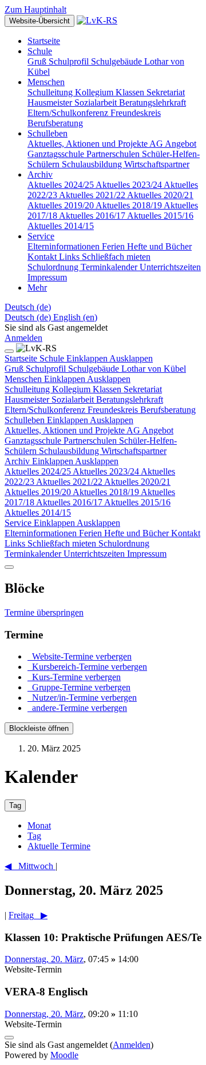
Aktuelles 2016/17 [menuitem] (93, 215)
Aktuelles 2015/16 (137, 502)
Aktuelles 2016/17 (70, 502)
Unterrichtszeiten (95, 553)
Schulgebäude (94, 368)
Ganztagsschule (34, 440)
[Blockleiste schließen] (9, 567)
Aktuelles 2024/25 (39, 471)
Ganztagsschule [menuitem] (56, 154)
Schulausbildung (70, 451)
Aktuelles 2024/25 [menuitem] (61, 185)
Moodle (64, 1055)
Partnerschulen (91, 440)
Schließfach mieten (62, 543)
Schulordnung (123, 543)
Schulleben (69, 420)
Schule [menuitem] (39, 51)
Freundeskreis (114, 410)
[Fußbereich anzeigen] (9, 1037)
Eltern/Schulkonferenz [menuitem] (68, 113)
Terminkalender (34, 553)
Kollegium (72, 389)
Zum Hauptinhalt (35, 9)
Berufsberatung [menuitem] (55, 123)
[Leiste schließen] (9, 351)
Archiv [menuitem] (40, 174)
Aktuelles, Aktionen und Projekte (65, 430)
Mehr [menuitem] (37, 287)
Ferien (91, 533)
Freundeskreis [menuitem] (135, 113)
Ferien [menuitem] (114, 246)
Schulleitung (28, 389)
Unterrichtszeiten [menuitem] (170, 267)
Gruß (15, 368)
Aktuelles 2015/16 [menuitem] (160, 215)
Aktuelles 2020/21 (137, 482)
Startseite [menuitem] (43, 41)
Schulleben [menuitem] (47, 133)
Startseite (22, 358)
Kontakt (185, 533)
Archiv (61, 461)
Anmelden (23, 338)
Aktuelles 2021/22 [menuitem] (93, 195)
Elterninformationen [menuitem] (64, 246)
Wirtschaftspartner (134, 451)
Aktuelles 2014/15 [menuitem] (60, 226)
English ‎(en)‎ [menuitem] (75, 317)
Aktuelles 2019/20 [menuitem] (61, 205)
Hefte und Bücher (137, 533)
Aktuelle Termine (58, 846)
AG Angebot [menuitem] (172, 143)
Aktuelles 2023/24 (107, 471)
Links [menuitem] (70, 257)
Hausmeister (28, 399)
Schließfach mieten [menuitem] (116, 257)
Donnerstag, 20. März (44, 959)
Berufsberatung (168, 410)
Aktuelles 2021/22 (70, 482)
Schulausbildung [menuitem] (93, 164)
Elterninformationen (42, 533)
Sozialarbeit (74, 399)
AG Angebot (149, 430)
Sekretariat (143, 389)
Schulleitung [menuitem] (51, 92)
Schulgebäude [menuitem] (117, 61)
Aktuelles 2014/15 (38, 512)
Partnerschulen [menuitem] (114, 154)
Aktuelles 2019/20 (39, 492)
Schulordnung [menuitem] (54, 267)
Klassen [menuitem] (131, 92)
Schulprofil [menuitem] (70, 61)
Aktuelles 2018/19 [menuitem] (130, 205)
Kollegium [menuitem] (95, 92)
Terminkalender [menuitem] (110, 267)
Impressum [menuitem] (47, 277)
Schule (96, 358)
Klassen (108, 389)
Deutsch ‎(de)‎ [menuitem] (29, 317)
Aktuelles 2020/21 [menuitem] (160, 195)
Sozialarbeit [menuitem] (96, 102)
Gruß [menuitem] (38, 61)
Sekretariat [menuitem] (165, 92)
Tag (34, 836)
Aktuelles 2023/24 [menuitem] (130, 185)
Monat (39, 825)
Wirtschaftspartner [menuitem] (156, 164)
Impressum (147, 553)
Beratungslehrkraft (129, 399)
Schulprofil (47, 368)
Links (16, 543)
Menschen (67, 379)
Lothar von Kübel (153, 368)
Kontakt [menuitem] (43, 257)
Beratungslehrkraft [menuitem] (152, 102)
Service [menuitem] (40, 236)
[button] (28, 307)
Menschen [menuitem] (46, 82)
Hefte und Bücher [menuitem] (159, 246)
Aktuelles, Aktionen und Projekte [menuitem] (88, 143)
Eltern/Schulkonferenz (46, 410)
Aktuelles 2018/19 (107, 492)
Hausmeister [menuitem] (50, 102)
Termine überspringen (44, 612)
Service (62, 523)
